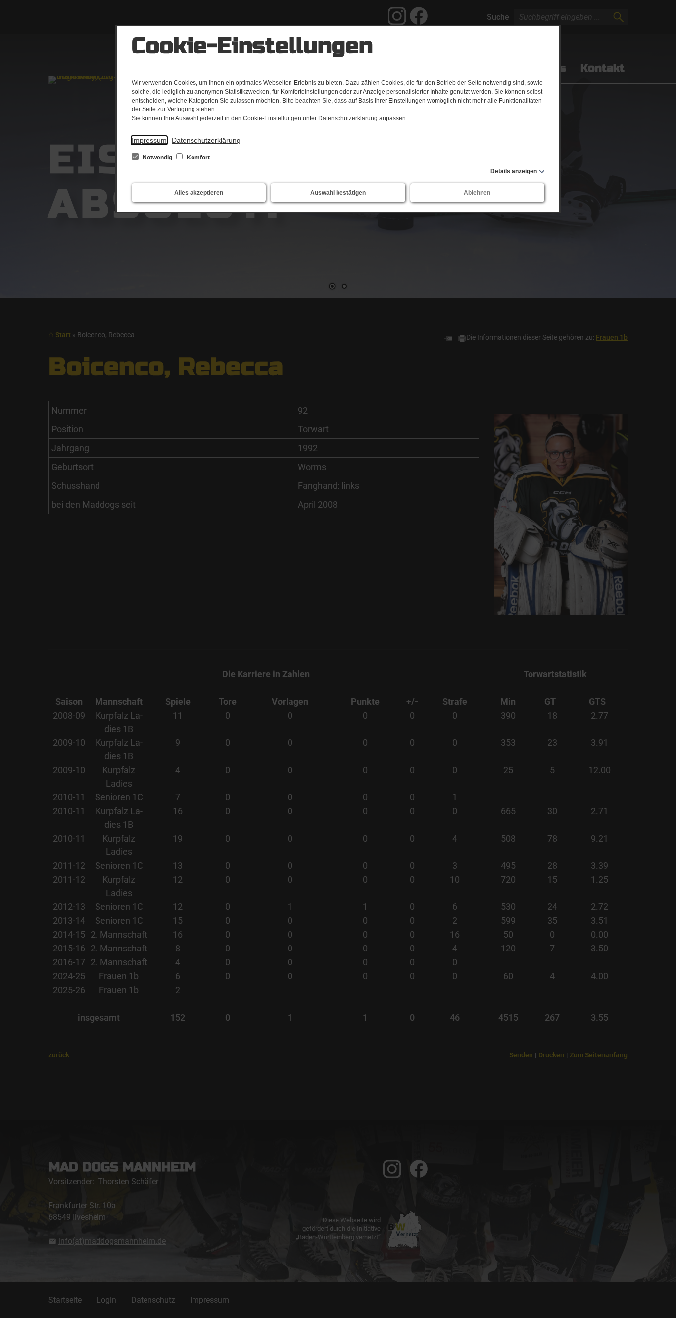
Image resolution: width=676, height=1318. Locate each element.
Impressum (149, 140)
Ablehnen (477, 192)
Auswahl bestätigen (338, 192)
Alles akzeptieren (198, 192)
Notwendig (157, 157)
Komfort (197, 157)
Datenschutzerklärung (206, 140)
